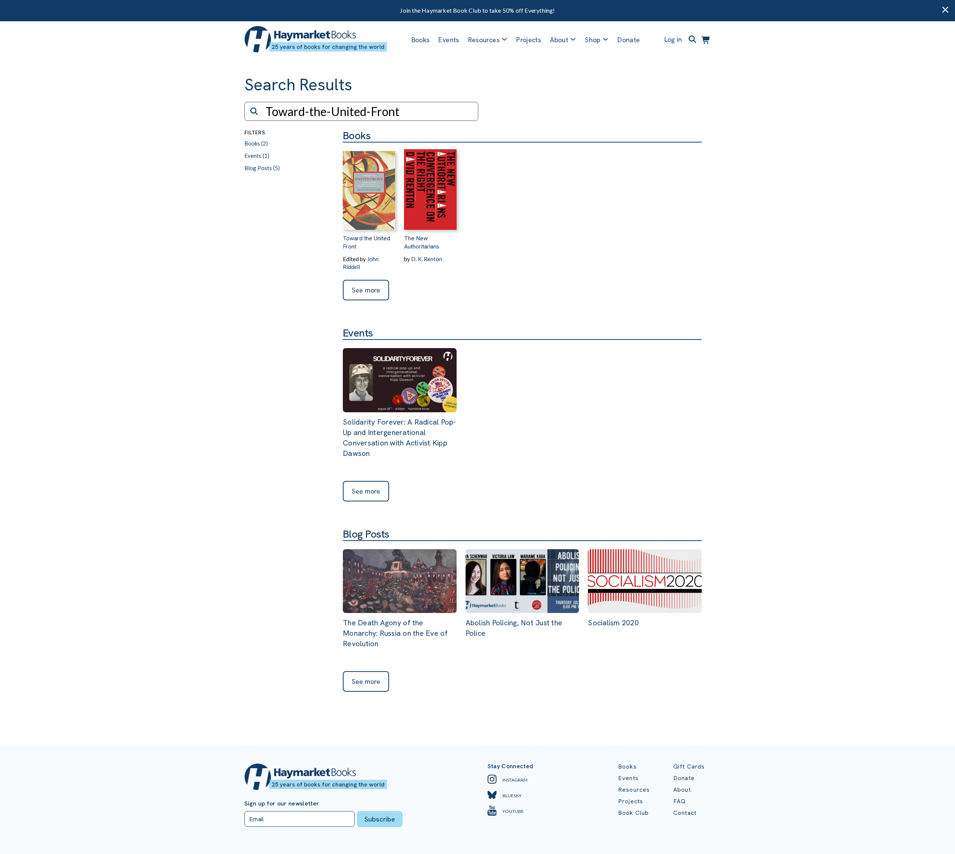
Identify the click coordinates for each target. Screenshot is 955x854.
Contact (684, 813)
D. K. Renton (426, 259)
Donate (628, 39)
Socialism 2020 (613, 623)
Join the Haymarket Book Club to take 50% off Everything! (477, 10)
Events (448, 39)
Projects (528, 39)
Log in (673, 39)
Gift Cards (689, 766)
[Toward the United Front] (369, 186)
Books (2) (256, 143)
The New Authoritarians (421, 242)
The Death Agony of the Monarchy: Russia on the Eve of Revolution (395, 633)
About (682, 790)
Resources (484, 39)
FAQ (679, 801)
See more (366, 290)
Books (420, 39)
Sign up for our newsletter (281, 804)
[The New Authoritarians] (430, 186)
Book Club (633, 813)
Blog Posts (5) (262, 168)
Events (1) (256, 155)
